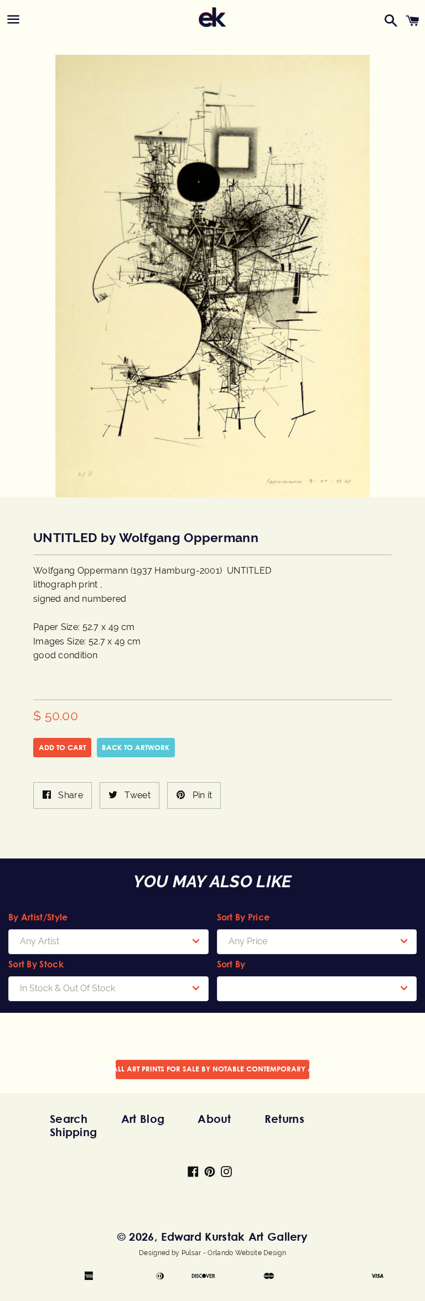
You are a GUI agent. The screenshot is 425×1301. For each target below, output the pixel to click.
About (214, 1118)
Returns (284, 1118)
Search (69, 1118)
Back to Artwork (135, 747)
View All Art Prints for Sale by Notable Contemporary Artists (212, 1068)
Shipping (73, 1132)
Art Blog (142, 1118)
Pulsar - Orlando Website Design (234, 1253)
